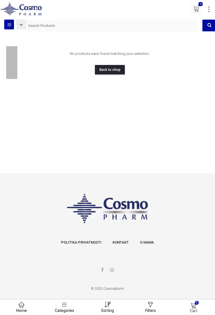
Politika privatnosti (81, 242)
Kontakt (121, 242)
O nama (147, 242)
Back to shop (109, 70)
